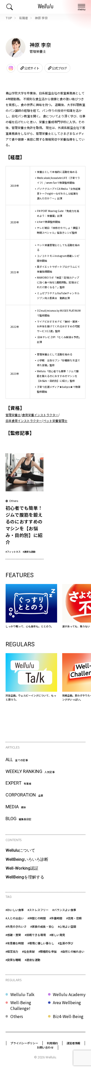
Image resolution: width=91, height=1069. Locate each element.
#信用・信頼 (74, 918)
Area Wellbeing (67, 1002)
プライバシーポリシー (24, 1043)
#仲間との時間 (37, 918)
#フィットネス (13, 551)
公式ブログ (59, 68)
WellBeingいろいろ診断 (27, 859)
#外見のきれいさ (16, 926)
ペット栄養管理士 (55, 420)
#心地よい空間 (67, 926)
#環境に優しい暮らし (41, 943)
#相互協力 (12, 951)
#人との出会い (15, 918)
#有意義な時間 (15, 943)
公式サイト (31, 68)
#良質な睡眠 (13, 960)
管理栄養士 (13, 415)
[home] (45, 7)
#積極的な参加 (47, 951)
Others (16, 1016)
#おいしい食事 (15, 910)
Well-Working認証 (22, 868)
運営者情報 (73, 1043)
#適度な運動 (29, 551)
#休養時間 (56, 918)
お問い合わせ (45, 1047)
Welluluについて (20, 850)
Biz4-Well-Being (68, 1016)
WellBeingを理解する (25, 877)
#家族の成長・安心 (42, 926)
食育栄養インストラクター (40, 415)
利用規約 (52, 1043)
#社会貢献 (28, 951)
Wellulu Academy (69, 994)
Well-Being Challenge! (20, 1005)
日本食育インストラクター (24, 420)
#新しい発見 (57, 935)
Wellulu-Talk (22, 994)
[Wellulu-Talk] (31, 677)
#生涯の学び (65, 943)
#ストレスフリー (38, 910)
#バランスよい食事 (64, 910)
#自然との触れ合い (72, 951)
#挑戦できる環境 (35, 935)
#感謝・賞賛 (13, 935)
